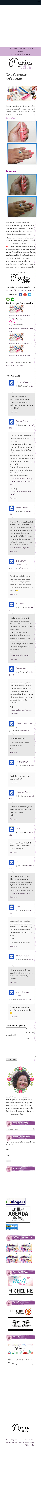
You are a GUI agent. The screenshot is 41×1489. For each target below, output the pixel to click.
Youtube (23, 290)
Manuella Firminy (23, 792)
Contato (20, 51)
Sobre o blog (13, 48)
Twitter (17, 290)
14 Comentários (18, 365)
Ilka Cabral (21, 828)
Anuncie (22, 48)
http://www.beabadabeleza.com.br (21, 710)
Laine (18, 906)
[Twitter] (12, 54)
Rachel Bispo (22, 507)
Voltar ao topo (30, 1445)
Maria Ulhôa (20, 63)
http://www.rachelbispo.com (19, 548)
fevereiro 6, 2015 (25, 999)
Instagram (31, 290)
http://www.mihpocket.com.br (20, 893)
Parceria (30, 48)
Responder (14, 412)
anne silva (20, 603)
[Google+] (16, 54)
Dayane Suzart (22, 421)
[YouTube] (25, 54)
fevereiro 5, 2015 (26, 568)
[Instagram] (20, 54)
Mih (17, 861)
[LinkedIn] (18, 54)
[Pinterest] (29, 54)
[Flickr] (27, 54)
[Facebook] (14, 54)
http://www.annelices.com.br (20, 655)
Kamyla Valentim (23, 955)
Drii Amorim (21, 668)
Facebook (9, 290)
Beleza (8, 365)
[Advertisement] (20, 25)
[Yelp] (22, 54)
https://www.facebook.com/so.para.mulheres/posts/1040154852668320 (21, 482)
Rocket (11, 363)
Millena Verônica (23, 382)
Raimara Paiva (22, 761)
